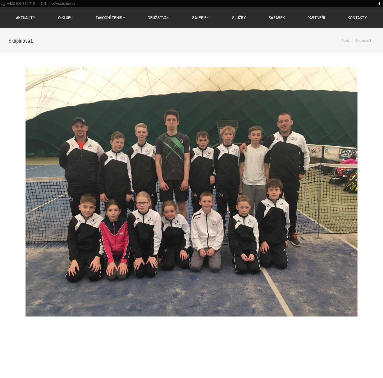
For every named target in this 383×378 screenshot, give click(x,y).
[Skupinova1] (191, 191)
